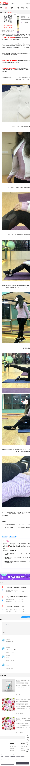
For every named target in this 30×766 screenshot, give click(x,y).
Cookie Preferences (8, 763)
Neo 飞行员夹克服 (7, 47)
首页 (1, 12)
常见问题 (23, 746)
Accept (22, 763)
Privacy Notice (19, 759)
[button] (12, 3)
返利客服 (23, 750)
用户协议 (12, 750)
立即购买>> (16, 39)
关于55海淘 (13, 746)
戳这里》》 (7, 515)
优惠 (6, 8)
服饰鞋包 (5, 536)
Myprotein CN (25, 22)
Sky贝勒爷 (8, 639)
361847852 (8, 647)
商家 (12, 8)
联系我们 (23, 748)
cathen (7, 664)
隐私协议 (12, 748)
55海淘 (4, 3)
